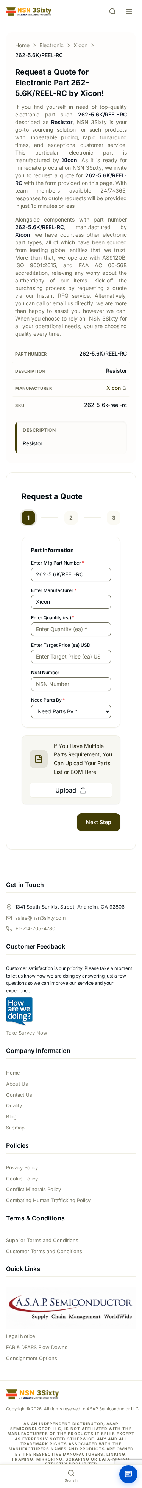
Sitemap (15, 1127)
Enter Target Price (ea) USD (61, 645)
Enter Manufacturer (53, 590)
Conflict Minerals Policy (33, 1189)
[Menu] (129, 11)
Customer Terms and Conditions (44, 1251)
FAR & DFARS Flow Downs (36, 1347)
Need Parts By (48, 700)
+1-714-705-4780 (35, 928)
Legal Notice (20, 1336)
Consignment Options (31, 1358)
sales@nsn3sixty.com (40, 918)
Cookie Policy (22, 1178)
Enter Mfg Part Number (57, 563)
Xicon (80, 45)
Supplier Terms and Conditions (42, 1240)
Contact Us (19, 1095)
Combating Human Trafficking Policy (48, 1200)
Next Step (98, 822)
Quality (14, 1105)
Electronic (51, 45)
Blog (11, 1116)
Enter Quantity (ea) (52, 617)
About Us (17, 1084)
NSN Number (45, 672)
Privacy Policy (22, 1167)
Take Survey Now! (27, 1033)
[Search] (112, 11)
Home (22, 45)
